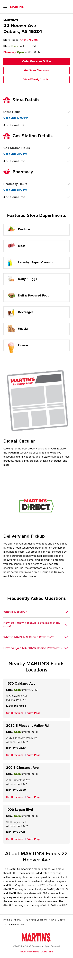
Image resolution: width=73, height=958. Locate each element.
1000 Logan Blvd (19, 810)
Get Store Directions (36, 70)
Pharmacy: (9, 52)
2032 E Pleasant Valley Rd (27, 726)
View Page (33, 713)
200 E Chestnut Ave (22, 768)
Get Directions (14, 713)
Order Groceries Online (36, 61)
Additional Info (14, 125)
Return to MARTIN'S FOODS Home (36, 951)
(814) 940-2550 (16, 790)
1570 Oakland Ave (20, 684)
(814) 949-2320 (16, 747)
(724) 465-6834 (16, 705)
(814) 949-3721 (15, 832)
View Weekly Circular (36, 79)
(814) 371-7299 (29, 40)
